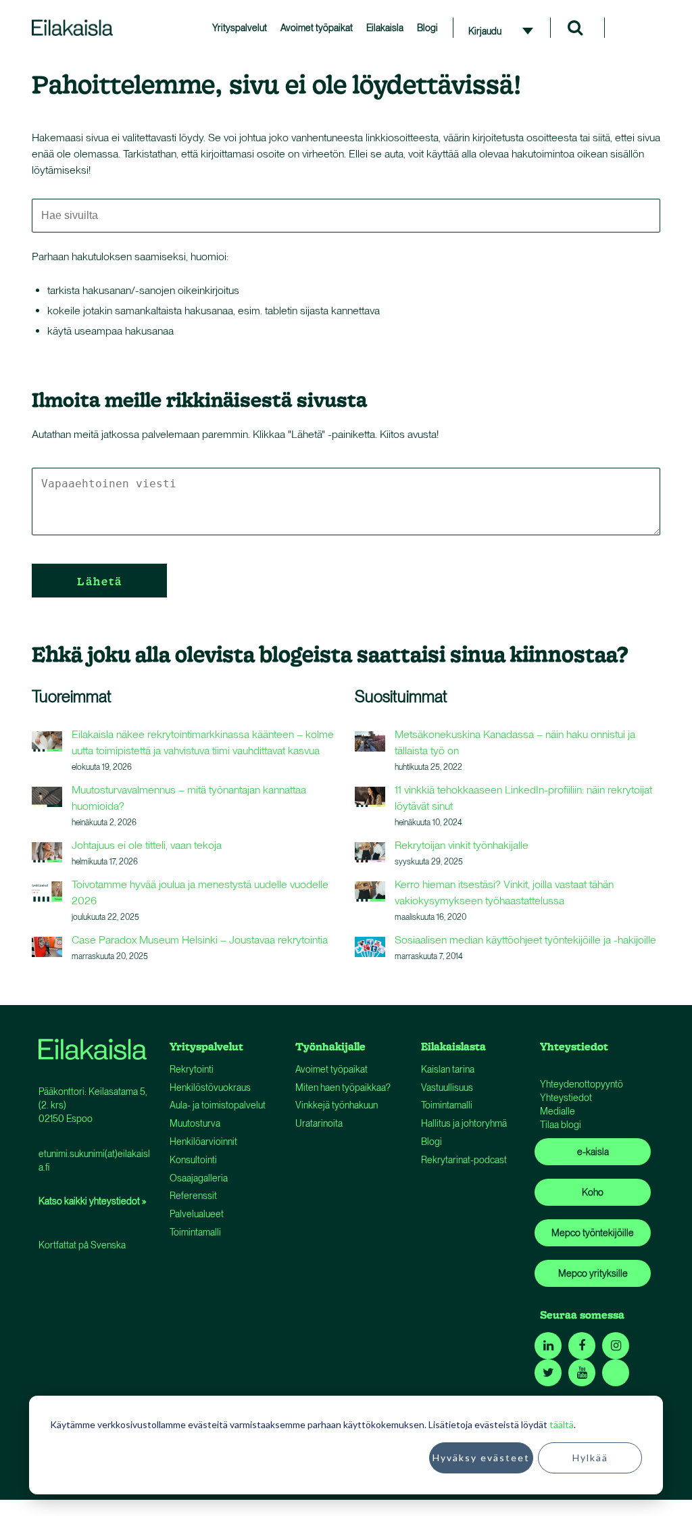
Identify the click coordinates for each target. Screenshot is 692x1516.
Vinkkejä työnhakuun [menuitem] (336, 1105)
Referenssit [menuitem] (193, 1195)
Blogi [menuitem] (427, 27)
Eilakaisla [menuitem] (384, 27)
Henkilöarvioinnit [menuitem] (203, 1141)
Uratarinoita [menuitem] (319, 1123)
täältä (561, 1424)
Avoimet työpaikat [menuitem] (316, 27)
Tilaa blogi (560, 1124)
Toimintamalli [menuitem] (195, 1232)
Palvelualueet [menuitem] (197, 1213)
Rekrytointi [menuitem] (192, 1069)
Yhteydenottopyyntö (581, 1084)
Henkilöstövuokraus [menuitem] (210, 1087)
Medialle (557, 1111)
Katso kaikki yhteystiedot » (92, 1201)
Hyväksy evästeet (481, 1457)
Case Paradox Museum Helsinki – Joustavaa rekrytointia (200, 939)
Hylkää (590, 1457)
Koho (592, 1192)
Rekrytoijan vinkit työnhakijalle (461, 845)
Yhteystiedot (566, 1097)
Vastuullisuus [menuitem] (447, 1087)
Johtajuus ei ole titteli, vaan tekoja (147, 845)
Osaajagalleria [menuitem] (199, 1178)
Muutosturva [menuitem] (195, 1123)
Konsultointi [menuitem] (193, 1159)
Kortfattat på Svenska (82, 1245)
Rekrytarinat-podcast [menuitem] (464, 1159)
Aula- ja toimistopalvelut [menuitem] (218, 1105)
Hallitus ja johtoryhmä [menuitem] (464, 1123)
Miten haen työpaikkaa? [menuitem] (343, 1087)
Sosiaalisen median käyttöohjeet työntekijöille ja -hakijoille (525, 939)
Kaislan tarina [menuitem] (447, 1069)
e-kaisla (593, 1151)
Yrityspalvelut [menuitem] (239, 27)
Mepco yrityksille (593, 1273)
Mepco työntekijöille (592, 1232)
